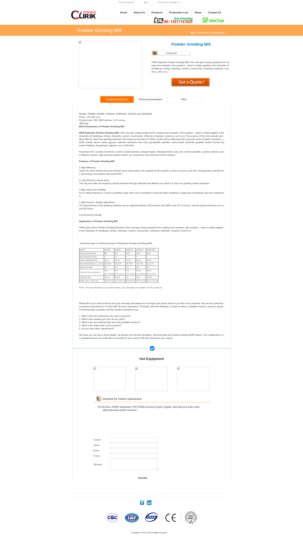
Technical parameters (150, 99)
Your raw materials (126, 2)
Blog (146, 2)
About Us (139, 12)
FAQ (183, 99)
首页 (193, 32)
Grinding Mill (217, 32)
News (198, 12)
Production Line (178, 12)
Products (157, 12)
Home (123, 12)
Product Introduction (117, 99)
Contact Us (214, 12)
